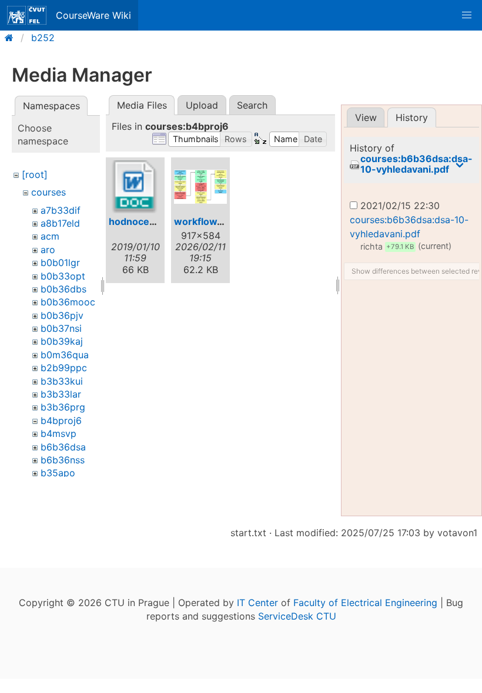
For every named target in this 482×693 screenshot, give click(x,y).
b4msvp (58, 433)
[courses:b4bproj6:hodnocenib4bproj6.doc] (135, 186)
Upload (202, 105)
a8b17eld (60, 223)
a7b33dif (61, 210)
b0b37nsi (61, 328)
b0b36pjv (62, 315)
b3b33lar (61, 394)
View (366, 117)
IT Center (257, 602)
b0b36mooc (68, 302)
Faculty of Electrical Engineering (365, 602)
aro (48, 249)
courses (48, 192)
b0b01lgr (60, 262)
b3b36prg (63, 407)
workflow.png (205, 221)
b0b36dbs (63, 289)
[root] (35, 174)
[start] (13, 38)
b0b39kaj (62, 341)
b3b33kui (62, 381)
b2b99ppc (64, 368)
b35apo (58, 473)
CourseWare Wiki (93, 15)
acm (50, 236)
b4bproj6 (61, 420)
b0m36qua (65, 355)
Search (252, 105)
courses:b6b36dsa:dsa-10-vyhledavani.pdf (416, 164)
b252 (43, 37)
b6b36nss (63, 460)
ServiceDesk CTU (297, 616)
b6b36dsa (63, 447)
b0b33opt (63, 276)
